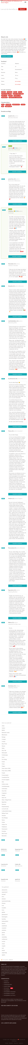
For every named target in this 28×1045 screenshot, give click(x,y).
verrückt (3, 941)
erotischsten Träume (6, 1016)
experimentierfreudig (6, 901)
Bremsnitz (22, 548)
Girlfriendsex (4, 788)
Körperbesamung (5, 806)
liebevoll (3, 923)
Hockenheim (3, 865)
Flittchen (3, 903)
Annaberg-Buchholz (12, 591)
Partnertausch (4, 829)
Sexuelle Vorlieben (7, 986)
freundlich (8, 104)
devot (3, 896)
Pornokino (4, 831)
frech (3, 104)
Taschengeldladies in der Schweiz (9, 995)
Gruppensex (4, 793)
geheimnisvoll (16, 104)
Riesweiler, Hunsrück (13, 117)
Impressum (21, 1043)
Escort (3, 757)
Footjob (3, 772)
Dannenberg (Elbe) (12, 322)
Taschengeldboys (7, 989)
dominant (4, 898)
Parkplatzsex (4, 826)
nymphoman (4, 925)
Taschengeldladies (5, 959)
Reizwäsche (4, 97)
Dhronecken (24, 378)
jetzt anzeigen (18, 81)
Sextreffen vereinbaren (7, 56)
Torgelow (20, 498)
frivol (3, 910)
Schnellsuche (6, 980)
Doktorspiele (4, 752)
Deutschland (22, 966)
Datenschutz (16, 1043)
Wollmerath (17, 850)
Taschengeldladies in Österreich (9, 993)
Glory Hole (4, 790)
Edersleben (3, 881)
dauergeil (4, 894)
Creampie (9, 92)
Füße (3, 781)
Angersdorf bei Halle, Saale (14, 624)
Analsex (3, 92)
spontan (3, 932)
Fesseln (3, 761)
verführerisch (4, 939)
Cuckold (3, 741)
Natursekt (4, 815)
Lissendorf (20, 431)
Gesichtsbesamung (5, 786)
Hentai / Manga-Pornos (6, 799)
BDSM (3, 730)
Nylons (3, 820)
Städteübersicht (6, 982)
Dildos (15, 92)
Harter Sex (4, 95)
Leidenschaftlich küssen (6, 811)
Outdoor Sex (17, 95)
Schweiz (9, 967)
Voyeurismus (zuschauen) (15, 97)
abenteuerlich (4, 889)
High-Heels (4, 802)
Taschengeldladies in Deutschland (9, 991)
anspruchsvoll (4, 892)
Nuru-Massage (5, 817)
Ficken (20, 92)
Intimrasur (4, 804)
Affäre (3, 725)
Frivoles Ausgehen (5, 779)
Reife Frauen (4, 833)
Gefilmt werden (5, 784)
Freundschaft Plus (5, 777)
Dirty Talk (4, 750)
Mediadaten (11, 1043)
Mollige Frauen (5, 813)
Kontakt (6, 1043)
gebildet (3, 912)
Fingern (3, 766)
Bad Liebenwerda (18, 865)
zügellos (3, 954)
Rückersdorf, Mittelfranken (14, 180)
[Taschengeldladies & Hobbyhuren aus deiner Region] (11, 2)
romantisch (4, 928)
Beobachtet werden (5, 732)
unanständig (4, 937)
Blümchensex (4, 734)
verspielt (3, 946)
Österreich (3, 967)
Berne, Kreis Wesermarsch (14, 149)
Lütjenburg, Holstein (13, 687)
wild (3, 106)
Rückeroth (21, 286)
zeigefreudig (8, 106)
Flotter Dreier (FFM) (6, 93)
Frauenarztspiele (5, 775)
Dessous (3, 746)
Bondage (3, 737)
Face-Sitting (4, 759)
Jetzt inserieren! (8, 988)
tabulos (3, 934)
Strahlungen (11, 212)
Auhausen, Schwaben (13, 265)
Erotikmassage (5, 755)
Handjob (3, 795)
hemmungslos (4, 916)
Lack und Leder (5, 808)
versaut (23, 104)
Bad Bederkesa (4, 850)
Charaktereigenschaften (8, 984)
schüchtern (4, 930)
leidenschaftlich (5, 921)
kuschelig (4, 919)
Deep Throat (4, 743)
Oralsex (10, 95)
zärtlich (3, 950)
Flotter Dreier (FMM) (18, 93)
